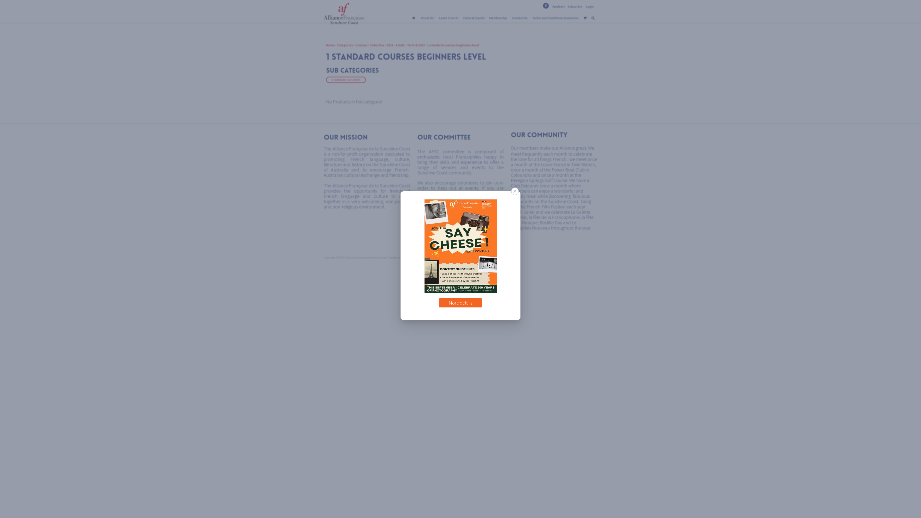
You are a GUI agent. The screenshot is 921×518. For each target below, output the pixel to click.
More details (460, 301)
